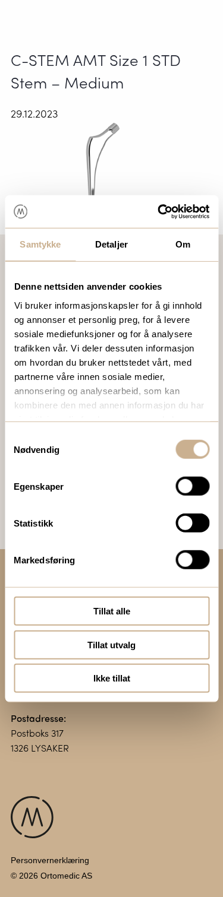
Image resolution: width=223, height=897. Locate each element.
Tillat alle (111, 611)
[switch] (192, 486)
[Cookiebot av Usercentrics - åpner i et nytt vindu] (158, 211)
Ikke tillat (111, 678)
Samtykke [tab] (40, 244)
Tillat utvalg (111, 644)
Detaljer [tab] (111, 244)
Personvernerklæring (50, 860)
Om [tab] (182, 244)
